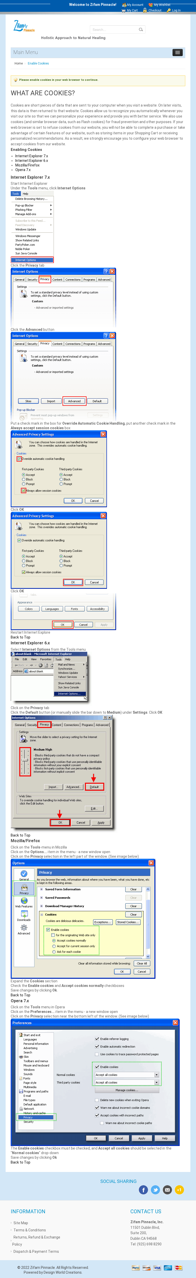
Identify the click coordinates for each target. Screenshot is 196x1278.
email (166, 1189)
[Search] (141, 29)
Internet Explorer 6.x (31, 161)
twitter (154, 1189)
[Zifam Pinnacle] (24, 26)
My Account (135, 5)
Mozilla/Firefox (27, 165)
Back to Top (20, 637)
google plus (178, 1189)
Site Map (21, 1223)
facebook (142, 1189)
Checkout (155, 10)
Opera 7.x (23, 170)
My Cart (132, 10)
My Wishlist (162, 5)
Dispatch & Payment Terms (36, 1251)
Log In (176, 10)
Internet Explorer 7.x (31, 156)
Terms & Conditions (30, 1230)
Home (19, 63)
